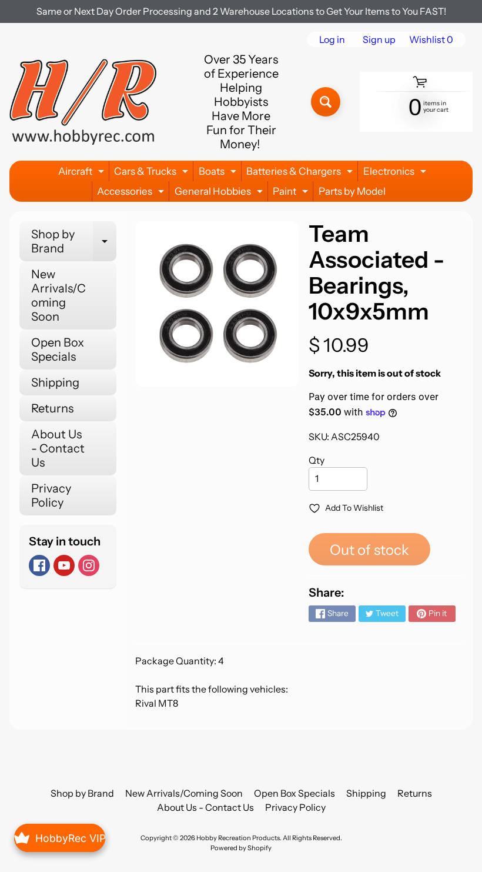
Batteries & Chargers (301, 173)
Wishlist (431, 39)
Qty (316, 460)
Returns (52, 408)
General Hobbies (220, 193)
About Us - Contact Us (58, 448)
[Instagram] (88, 565)
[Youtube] (64, 565)
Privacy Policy (51, 495)
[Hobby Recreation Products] (82, 102)
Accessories (132, 193)
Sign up (379, 39)
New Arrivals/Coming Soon (58, 295)
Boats (219, 173)
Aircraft (82, 173)
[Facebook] (39, 565)
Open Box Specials (57, 349)
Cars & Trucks (152, 173)
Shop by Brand (73, 242)
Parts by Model (352, 191)
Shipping (55, 382)
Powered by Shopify (241, 848)
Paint (292, 193)
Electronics (396, 173)
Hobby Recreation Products (238, 838)
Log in (332, 39)
